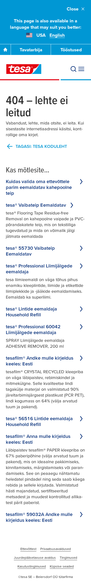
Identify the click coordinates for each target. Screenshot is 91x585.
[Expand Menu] (81, 69)
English (57, 35)
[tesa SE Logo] (24, 69)
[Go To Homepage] (5, 49)
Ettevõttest (28, 549)
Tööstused (71, 49)
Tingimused (68, 557)
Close (73, 8)
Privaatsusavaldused (55, 549)
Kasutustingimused (31, 566)
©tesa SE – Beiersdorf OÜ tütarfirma (45, 577)
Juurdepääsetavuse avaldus (35, 557)
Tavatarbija (31, 49)
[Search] (73, 69)
